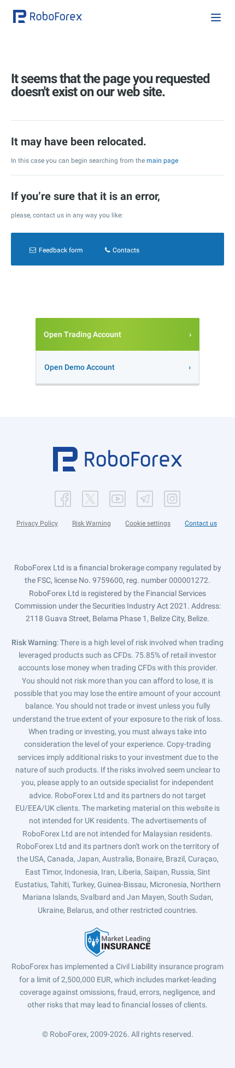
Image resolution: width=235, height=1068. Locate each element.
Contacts (126, 250)
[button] (47, 16)
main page (162, 160)
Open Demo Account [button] (79, 367)
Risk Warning (91, 523)
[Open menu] (215, 17)
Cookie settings (148, 523)
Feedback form (61, 250)
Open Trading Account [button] (82, 334)
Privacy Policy (37, 523)
